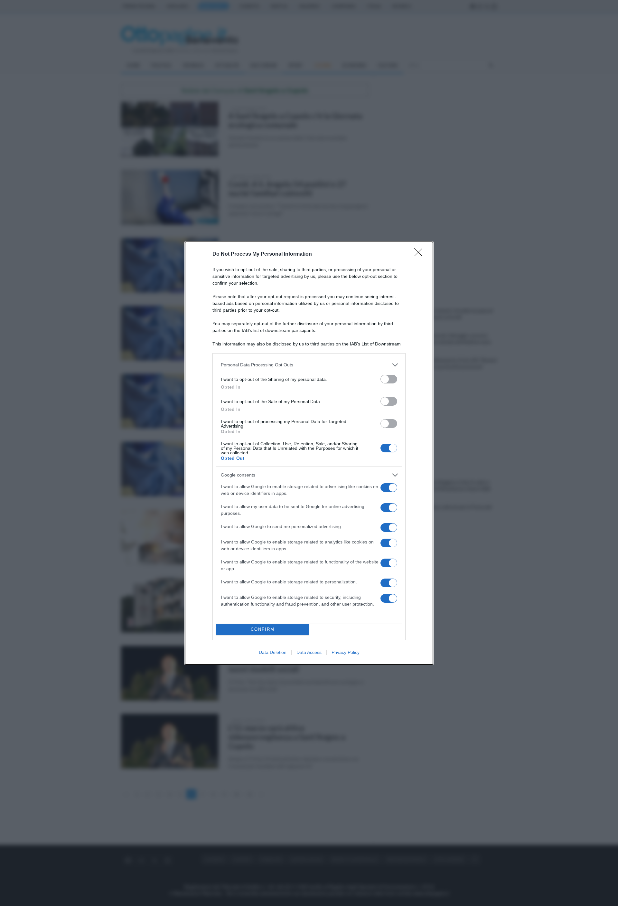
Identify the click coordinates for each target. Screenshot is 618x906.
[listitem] (309, 365)
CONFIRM (263, 629)
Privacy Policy (346, 652)
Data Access (309, 652)
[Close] (420, 254)
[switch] (388, 379)
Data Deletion (272, 652)
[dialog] (309, 453)
